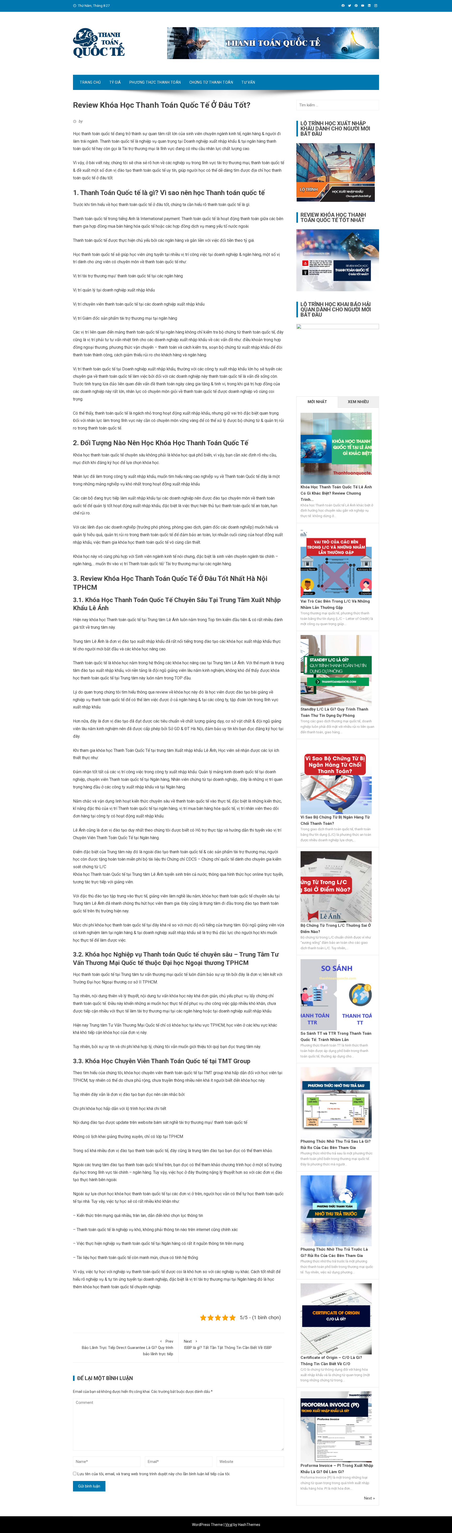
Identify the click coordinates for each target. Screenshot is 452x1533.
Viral (229, 1525)
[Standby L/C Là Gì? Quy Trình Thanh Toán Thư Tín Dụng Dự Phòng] (336, 670)
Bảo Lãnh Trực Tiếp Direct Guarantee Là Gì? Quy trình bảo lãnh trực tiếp (127, 1347)
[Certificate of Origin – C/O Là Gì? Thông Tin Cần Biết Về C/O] (336, 1318)
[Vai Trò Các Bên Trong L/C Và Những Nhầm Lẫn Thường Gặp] (336, 562)
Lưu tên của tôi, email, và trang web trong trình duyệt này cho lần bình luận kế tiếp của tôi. (153, 1474)
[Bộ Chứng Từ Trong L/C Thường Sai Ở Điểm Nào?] (336, 886)
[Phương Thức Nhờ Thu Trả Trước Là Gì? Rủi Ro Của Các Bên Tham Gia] (336, 1210)
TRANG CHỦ (90, 82)
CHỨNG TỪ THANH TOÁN (211, 82)
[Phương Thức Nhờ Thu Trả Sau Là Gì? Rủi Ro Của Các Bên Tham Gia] (336, 1102)
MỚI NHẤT (317, 401)
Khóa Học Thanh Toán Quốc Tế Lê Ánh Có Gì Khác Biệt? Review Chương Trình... (336, 493)
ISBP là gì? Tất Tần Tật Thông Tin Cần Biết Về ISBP (228, 1344)
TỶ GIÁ (115, 82)
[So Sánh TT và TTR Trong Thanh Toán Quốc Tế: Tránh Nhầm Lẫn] (336, 994)
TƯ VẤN (248, 82)
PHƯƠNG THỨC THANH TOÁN (155, 82)
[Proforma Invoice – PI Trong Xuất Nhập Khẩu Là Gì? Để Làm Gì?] (336, 1426)
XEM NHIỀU (358, 401)
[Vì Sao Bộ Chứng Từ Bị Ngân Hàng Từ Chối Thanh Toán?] (336, 778)
